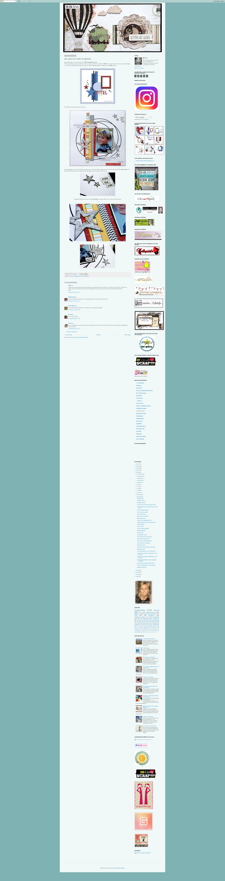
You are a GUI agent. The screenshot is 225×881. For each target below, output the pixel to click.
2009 (137, 576)
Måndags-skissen (141, 502)
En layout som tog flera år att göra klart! (146, 504)
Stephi (69, 314)
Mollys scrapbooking (144, 627)
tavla (156, 626)
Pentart (138, 623)
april (138, 490)
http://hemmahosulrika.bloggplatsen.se (145, 160)
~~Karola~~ (139, 400)
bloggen (144, 626)
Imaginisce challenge (148, 677)
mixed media (156, 620)
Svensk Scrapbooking (153, 624)
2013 (137, 472)
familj (135, 615)
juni (138, 486)
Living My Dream (140, 411)
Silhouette (156, 621)
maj (138, 488)
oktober (139, 478)
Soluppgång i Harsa (142, 534)
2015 (137, 468)
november (139, 476)
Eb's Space (139, 395)
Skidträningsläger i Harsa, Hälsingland (146, 522)
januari (139, 496)
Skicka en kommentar (72, 331)
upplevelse (153, 614)
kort (140, 612)
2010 (137, 574)
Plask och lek (140, 526)
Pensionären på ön (141, 426)
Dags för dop (140, 532)
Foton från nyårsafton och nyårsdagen (146, 565)
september (140, 480)
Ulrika (146, 58)
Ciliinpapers (137, 617)
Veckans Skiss (146, 623)
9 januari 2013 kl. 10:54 (74, 301)
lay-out (70, 276)
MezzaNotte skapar (141, 413)
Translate (146, 119)
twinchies (142, 632)
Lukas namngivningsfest (143, 510)
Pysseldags (136, 630)
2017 (137, 464)
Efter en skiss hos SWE (142, 516)
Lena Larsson (139, 403)
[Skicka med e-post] (80, 274)
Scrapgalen (156, 617)
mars (138, 492)
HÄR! (76, 65)
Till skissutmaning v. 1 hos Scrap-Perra (146, 551)
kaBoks (143, 630)
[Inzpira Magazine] (147, 351)
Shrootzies (139, 434)
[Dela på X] (84, 274)
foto (138, 621)
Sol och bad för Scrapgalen (143, 543)
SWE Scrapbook (85, 276)
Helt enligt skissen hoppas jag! (144, 536)
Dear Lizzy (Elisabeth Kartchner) (144, 390)
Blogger (123, 868)
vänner (143, 621)
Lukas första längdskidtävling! (144, 520)
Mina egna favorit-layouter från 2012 (145, 563)
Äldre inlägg (127, 334)
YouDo (155, 629)
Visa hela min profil (139, 68)
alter (139, 618)
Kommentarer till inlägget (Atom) (80, 337)
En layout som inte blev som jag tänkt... (146, 547)
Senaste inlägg (68, 334)
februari (139, 494)
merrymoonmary (112, 868)
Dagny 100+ (139, 388)
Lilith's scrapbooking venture (143, 406)
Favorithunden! (140, 524)
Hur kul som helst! (141, 514)
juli (138, 484)
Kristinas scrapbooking (153, 618)
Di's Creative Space (141, 393)
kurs (148, 630)
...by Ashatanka (140, 383)
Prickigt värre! (140, 498)
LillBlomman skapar (141, 408)
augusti (139, 482)
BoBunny (138, 385)
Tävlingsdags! (146, 648)
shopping (154, 623)
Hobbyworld (137, 624)
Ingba (69, 285)
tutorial (149, 621)
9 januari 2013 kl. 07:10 (74, 292)
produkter (154, 630)
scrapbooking (75, 276)
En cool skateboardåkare (143, 528)
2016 (137, 466)
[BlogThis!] (82, 274)
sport (151, 629)
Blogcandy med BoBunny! (149, 657)
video (155, 632)
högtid (144, 618)
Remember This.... (140, 428)
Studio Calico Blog (140, 436)
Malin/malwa (71, 297)
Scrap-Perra (147, 620)
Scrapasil (138, 431)
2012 (137, 570)
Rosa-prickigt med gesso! (143, 538)
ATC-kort (139, 626)
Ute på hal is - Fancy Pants (149, 726)
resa (147, 617)
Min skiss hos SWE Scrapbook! (144, 541)
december (139, 474)
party (135, 627)
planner (150, 632)
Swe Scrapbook (140, 439)
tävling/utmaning (150, 612)
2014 (137, 470)
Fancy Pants (139, 398)
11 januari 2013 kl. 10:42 (74, 318)
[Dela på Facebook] (85, 274)
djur (144, 624)
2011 (137, 572)
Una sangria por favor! (142, 512)
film (146, 632)
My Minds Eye (139, 416)
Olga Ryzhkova (140, 418)
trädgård (150, 626)
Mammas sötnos (141, 500)
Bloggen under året (141, 567)
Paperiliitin (139, 423)
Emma (70, 323)
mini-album (154, 627)
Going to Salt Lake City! (148, 638)
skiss (80, 276)
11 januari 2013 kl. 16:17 (74, 328)
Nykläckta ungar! (141, 549)
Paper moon (139, 421)
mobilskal (136, 629)
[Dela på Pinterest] (87, 274)
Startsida (98, 334)
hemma (139, 620)
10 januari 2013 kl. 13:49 (74, 309)
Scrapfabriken (144, 629)
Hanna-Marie (71, 305)
